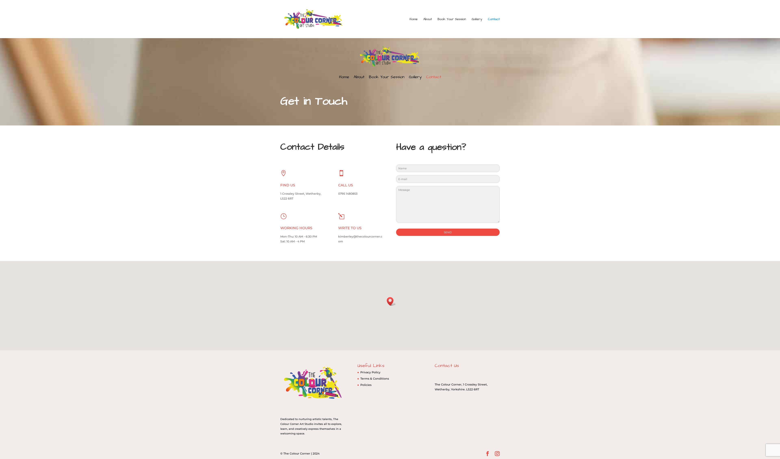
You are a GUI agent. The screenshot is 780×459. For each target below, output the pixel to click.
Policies (366, 385)
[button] (391, 301)
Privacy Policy (370, 372)
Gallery (477, 19)
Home (414, 19)
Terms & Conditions (374, 378)
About (427, 19)
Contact (494, 19)
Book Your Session (452, 19)
